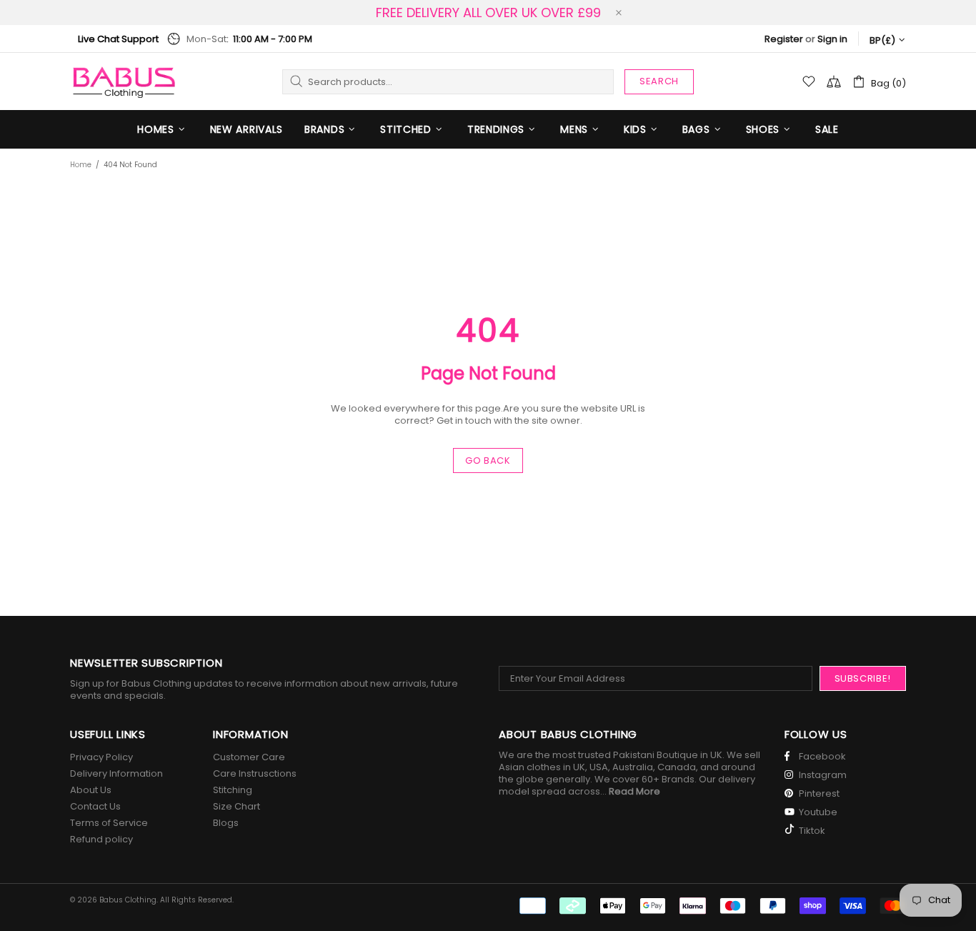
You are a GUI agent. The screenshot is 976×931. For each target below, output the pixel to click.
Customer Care (249, 757)
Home (80, 164)
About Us (90, 790)
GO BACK (488, 460)
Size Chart (236, 806)
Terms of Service (109, 823)
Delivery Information (116, 773)
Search (659, 81)
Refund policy (101, 839)
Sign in (832, 39)
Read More (634, 791)
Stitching (232, 790)
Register (784, 39)
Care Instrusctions (255, 773)
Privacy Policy (101, 757)
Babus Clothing (123, 81)
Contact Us (95, 806)
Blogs (226, 823)
